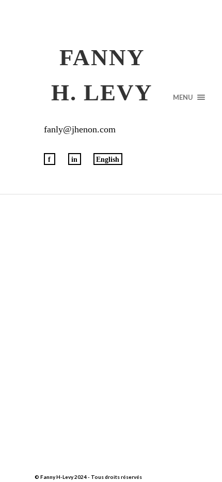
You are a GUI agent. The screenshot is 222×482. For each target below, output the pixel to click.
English (107, 159)
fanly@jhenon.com (80, 129)
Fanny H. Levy (102, 75)
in (74, 159)
